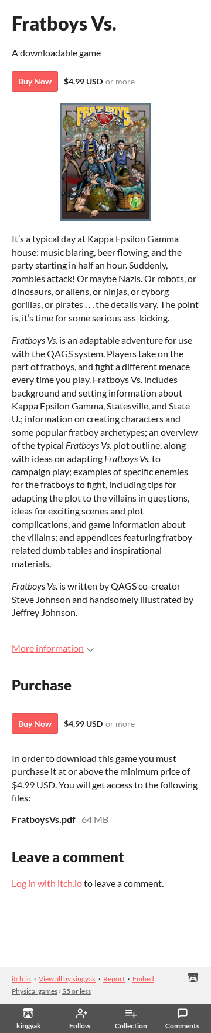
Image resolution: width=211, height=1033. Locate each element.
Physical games (34, 991)
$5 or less (76, 991)
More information (48, 647)
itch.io (21, 978)
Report (114, 978)
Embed (143, 978)
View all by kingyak (67, 978)
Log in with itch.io (47, 883)
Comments (182, 1025)
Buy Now (35, 81)
